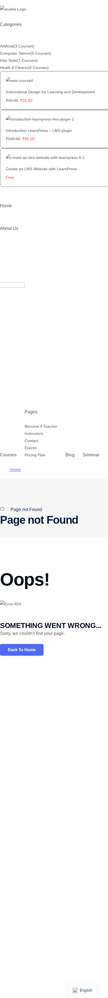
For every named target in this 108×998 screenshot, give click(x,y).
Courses (8, 455)
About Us (9, 228)
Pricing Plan (35, 455)
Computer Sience (25, 53)
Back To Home (22, 649)
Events (31, 448)
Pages (31, 411)
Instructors (34, 433)
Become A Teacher (41, 426)
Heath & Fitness (24, 67)
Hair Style (19, 60)
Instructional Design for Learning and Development (50, 92)
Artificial (17, 46)
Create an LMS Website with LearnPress (41, 169)
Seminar (91, 455)
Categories (11, 24)
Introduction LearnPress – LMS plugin (39, 130)
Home (6, 205)
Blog (69, 455)
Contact (31, 440)
